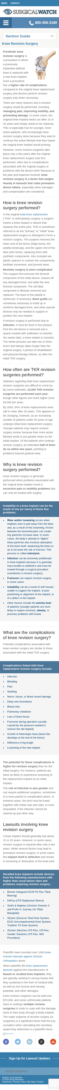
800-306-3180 (46, 23)
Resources (9, 1033)
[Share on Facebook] (6, 1042)
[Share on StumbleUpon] (53, 1042)
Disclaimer (7, 1082)
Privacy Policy (19, 1082)
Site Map (31, 1082)
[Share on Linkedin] (30, 1042)
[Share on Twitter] (18, 1042)
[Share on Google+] (41, 1042)
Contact (15, 3)
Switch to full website (12, 1077)
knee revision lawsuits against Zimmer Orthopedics (27, 956)
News (4, 3)
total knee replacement (34, 214)
